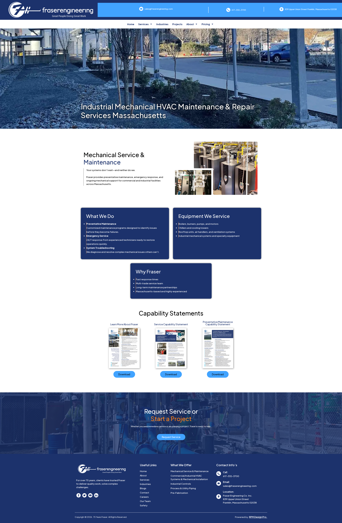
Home (130, 24)
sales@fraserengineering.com (159, 8)
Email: (226, 481)
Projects (177, 24)
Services (143, 24)
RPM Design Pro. (258, 517)
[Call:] (218, 473)
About (190, 24)
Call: (225, 472)
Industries (162, 24)
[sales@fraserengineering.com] (141, 9)
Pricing (206, 24)
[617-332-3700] (228, 10)
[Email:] (218, 483)
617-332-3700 (239, 10)
